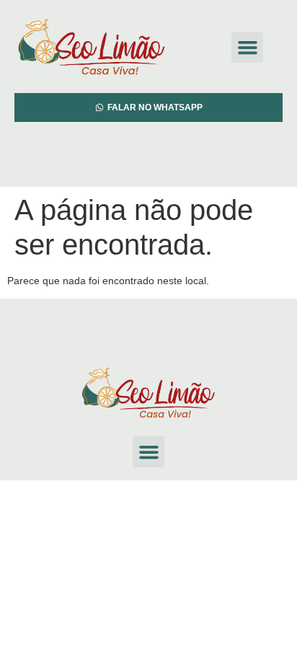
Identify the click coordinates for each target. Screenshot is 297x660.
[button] (247, 47)
